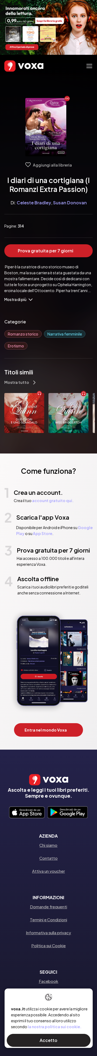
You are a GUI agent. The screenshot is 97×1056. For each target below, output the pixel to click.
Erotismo (16, 345)
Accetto (48, 1040)
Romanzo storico (23, 333)
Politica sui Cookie (48, 945)
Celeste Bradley (34, 202)
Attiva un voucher (48, 871)
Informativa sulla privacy (48, 932)
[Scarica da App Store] (27, 812)
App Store (42, 533)
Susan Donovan (70, 202)
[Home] (16, 66)
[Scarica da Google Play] (67, 812)
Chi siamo (48, 845)
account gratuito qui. (53, 500)
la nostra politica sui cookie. (54, 1026)
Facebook (48, 981)
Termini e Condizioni (48, 919)
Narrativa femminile (64, 333)
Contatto (48, 858)
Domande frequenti (48, 906)
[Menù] (89, 66)
